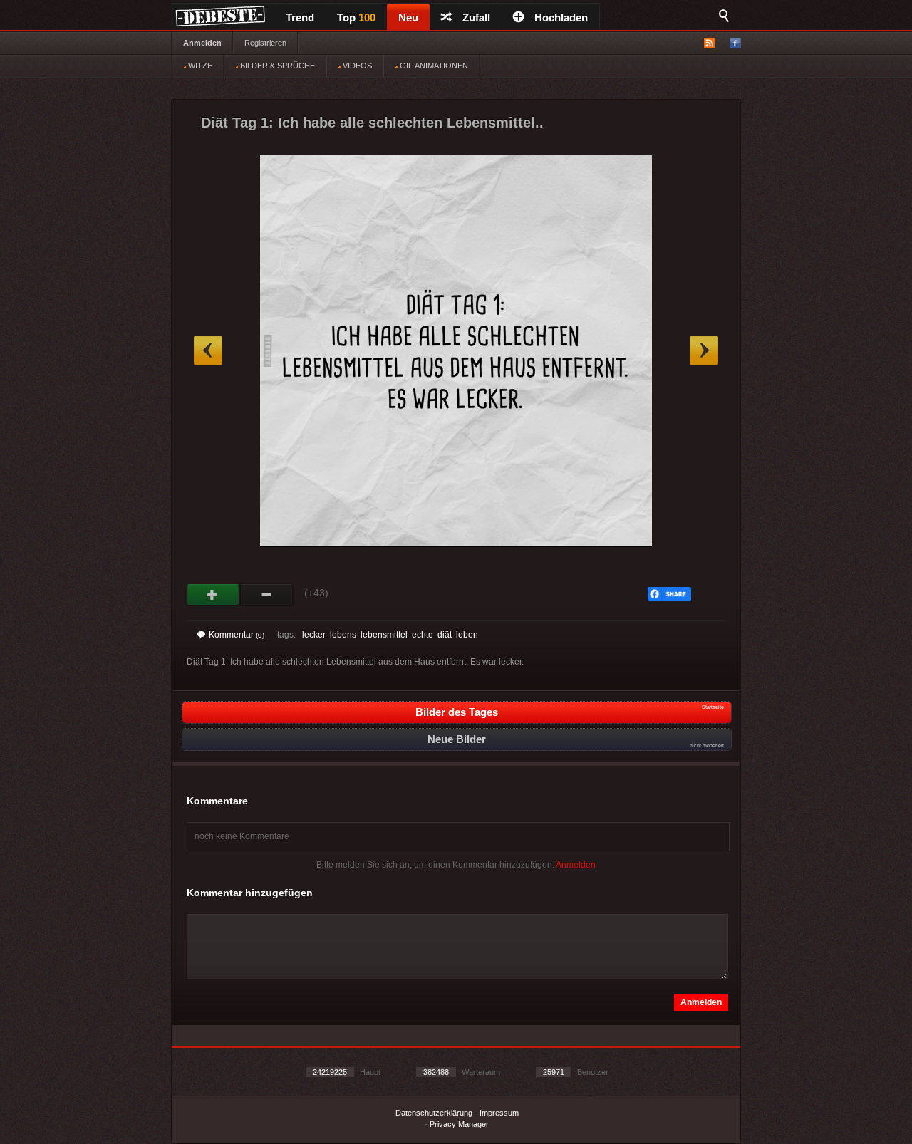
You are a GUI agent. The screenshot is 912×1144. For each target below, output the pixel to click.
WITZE (199, 65)
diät (444, 635)
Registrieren (265, 42)
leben (467, 635)
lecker (314, 635)
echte (422, 635)
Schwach (267, 594)
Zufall (476, 17)
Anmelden (202, 42)
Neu (408, 17)
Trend (300, 17)
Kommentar (236, 635)
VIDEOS (356, 65)
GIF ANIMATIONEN (433, 65)
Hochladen (561, 17)
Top (356, 17)
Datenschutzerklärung (433, 1112)
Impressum (499, 1112)
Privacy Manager (459, 1124)
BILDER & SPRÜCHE (276, 65)
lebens (343, 635)
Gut (213, 594)
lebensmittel (384, 635)
